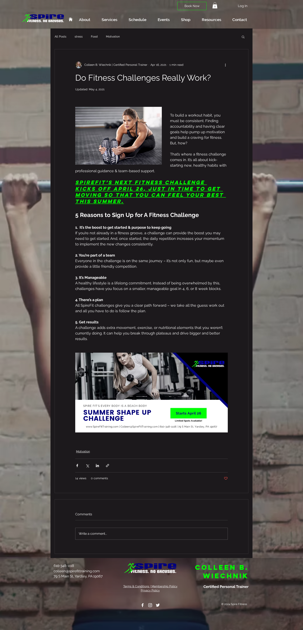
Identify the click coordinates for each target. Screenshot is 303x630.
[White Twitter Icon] (157, 605)
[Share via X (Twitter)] (87, 465)
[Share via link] (107, 465)
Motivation (113, 36)
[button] (214, 5)
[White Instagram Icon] (150, 605)
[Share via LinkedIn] (97, 465)
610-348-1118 (64, 566)
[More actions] (225, 64)
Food (94, 36)
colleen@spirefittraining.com (77, 571)
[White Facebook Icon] (142, 605)
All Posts (60, 36)
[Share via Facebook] (77, 465)
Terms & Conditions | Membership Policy (150, 586)
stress (79, 36)
